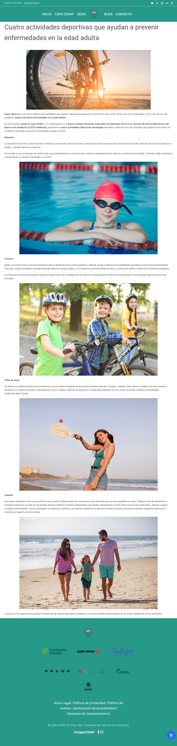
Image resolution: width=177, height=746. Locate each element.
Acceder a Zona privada (13, 3)
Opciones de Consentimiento (88, 714)
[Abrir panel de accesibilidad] (171, 735)
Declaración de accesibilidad (94, 708)
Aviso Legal (62, 703)
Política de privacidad (89, 703)
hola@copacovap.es (31, 3)
